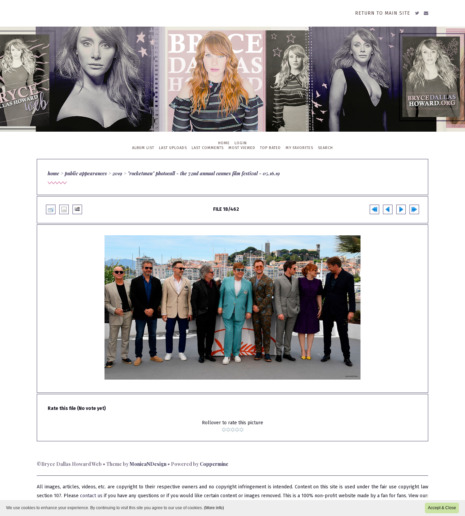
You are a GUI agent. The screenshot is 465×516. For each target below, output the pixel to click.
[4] (237, 429)
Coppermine (214, 464)
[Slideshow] (77, 209)
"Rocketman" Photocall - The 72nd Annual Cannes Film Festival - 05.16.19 (204, 173)
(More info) (214, 507)
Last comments (208, 148)
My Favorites (299, 148)
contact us (91, 496)
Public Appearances (86, 173)
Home (224, 143)
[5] (241, 429)
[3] (232, 429)
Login (241, 143)
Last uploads (173, 148)
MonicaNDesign (148, 464)
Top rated (270, 148)
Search (325, 148)
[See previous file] (387, 209)
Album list (143, 148)
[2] (228, 429)
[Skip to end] (414, 209)
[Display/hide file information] (64, 209)
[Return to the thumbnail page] (50, 209)
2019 (117, 173)
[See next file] (401, 209)
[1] (224, 429)
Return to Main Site (382, 13)
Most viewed (241, 148)
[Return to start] (374, 209)
